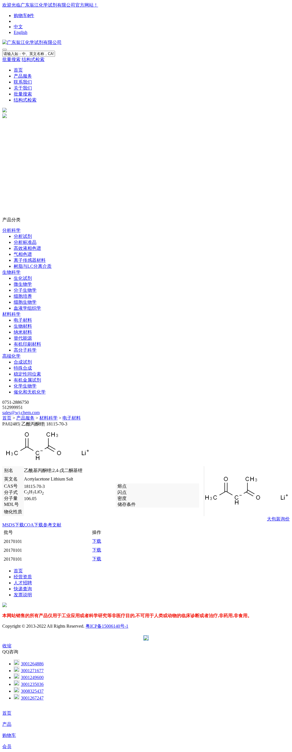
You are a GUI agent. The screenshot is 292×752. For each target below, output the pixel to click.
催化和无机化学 (30, 392)
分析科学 (11, 230)
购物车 (9, 735)
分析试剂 (23, 236)
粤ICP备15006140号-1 (107, 626)
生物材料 (23, 326)
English (20, 32)
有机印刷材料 (27, 344)
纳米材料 (23, 332)
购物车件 (24, 15)
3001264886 (32, 663)
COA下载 (33, 524)
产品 (6, 724)
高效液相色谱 (27, 248)
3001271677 (32, 670)
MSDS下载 (13, 524)
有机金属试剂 (27, 380)
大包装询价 (278, 518)
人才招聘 (23, 582)
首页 (18, 70)
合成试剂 (23, 362)
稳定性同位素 (27, 374)
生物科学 (11, 272)
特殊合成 (23, 368)
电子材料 (23, 320)
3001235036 (32, 684)
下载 (96, 541)
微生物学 (23, 284)
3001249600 (32, 677)
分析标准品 (25, 242)
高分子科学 (25, 350)
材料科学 (11, 314)
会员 (6, 746)
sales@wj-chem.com (21, 412)
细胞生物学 (25, 302)
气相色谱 (23, 254)
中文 (18, 26)
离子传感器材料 (30, 260)
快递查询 (23, 588)
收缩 (6, 645)
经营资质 (23, 576)
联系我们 (23, 82)
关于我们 (23, 88)
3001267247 (32, 698)
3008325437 (32, 691)
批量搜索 (11, 59)
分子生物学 (25, 290)
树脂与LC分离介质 (33, 266)
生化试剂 (23, 278)
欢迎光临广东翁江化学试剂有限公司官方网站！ (50, 5)
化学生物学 (25, 386)
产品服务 (23, 76)
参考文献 (52, 524)
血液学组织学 (27, 308)
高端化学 (11, 356)
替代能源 (23, 338)
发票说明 (23, 594)
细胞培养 (23, 296)
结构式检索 (33, 59)
